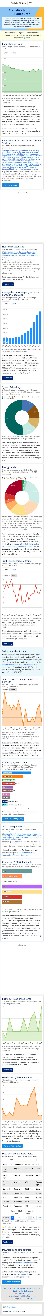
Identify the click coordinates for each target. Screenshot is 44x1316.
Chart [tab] (6, 53)
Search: (10, 1160)
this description (20, 1274)
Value (27, 1164)
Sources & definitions (11, 1282)
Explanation (8, 284)
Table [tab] (14, 53)
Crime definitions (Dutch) (13, 819)
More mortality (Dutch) (12, 1146)
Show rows (22, 1214)
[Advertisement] (22, 218)
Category (17, 1164)
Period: (5, 689)
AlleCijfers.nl (25, 38)
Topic (5, 1164)
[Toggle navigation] (30, 3)
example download (25, 1262)
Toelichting (7, 378)
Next (39, 1217)
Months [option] (12, 689)
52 (34, 1217)
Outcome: (6, 576)
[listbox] (14, 575)
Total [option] (13, 576)
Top (32, 1298)
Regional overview (10, 185)
